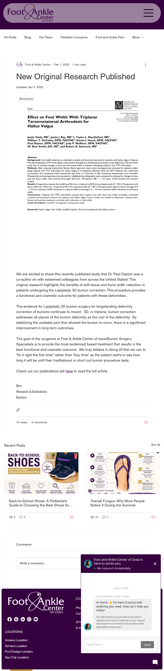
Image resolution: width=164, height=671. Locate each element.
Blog (27, 37)
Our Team (46, 37)
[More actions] (145, 64)
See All (155, 444)
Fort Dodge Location (19, 651)
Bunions (21, 397)
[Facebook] (9, 619)
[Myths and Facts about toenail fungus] (123, 473)
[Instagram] (29, 619)
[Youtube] (36, 619)
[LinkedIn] (23, 619)
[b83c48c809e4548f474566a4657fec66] (16, 619)
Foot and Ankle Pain (110, 37)
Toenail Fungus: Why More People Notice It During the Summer (117, 503)
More (136, 37)
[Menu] (149, 13)
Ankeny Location (16, 640)
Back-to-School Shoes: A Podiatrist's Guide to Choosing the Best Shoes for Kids (39, 503)
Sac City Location (17, 657)
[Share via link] (18, 410)
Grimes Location (16, 646)
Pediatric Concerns (74, 37)
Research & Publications (31, 391)
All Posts (10, 37)
